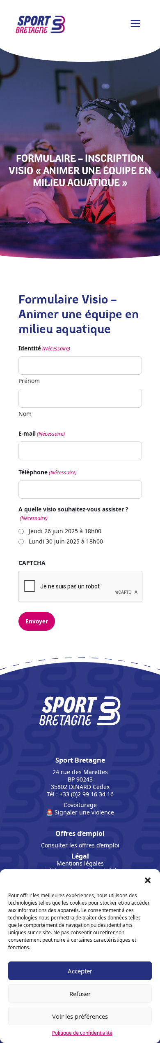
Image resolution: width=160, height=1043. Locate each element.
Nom (25, 414)
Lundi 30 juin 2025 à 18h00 (66, 541)
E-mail (41, 433)
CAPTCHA (32, 563)
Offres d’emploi (80, 833)
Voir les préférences (80, 1016)
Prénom (29, 381)
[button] (148, 879)
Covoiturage (80, 805)
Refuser (80, 993)
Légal (80, 856)
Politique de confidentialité (82, 1032)
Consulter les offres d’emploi (80, 845)
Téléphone (47, 472)
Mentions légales (80, 863)
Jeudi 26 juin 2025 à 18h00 (65, 531)
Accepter (80, 971)
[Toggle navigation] (135, 23)
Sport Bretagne (80, 773)
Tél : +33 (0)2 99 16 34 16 (80, 794)
